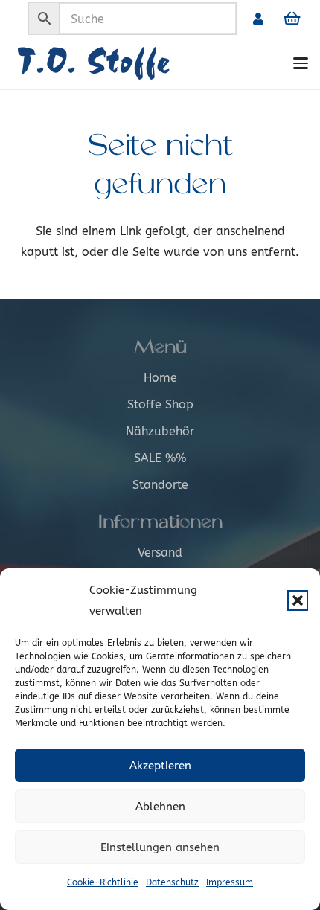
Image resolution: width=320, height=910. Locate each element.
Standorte (160, 485)
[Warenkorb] (291, 18)
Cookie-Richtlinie (102, 882)
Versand (160, 552)
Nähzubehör (160, 431)
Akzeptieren (160, 765)
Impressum (229, 882)
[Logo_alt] (123, 63)
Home (160, 378)
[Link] (258, 18)
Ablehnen (160, 806)
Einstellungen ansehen (160, 847)
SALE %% (160, 458)
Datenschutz (172, 882)
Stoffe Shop (160, 404)
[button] (297, 600)
